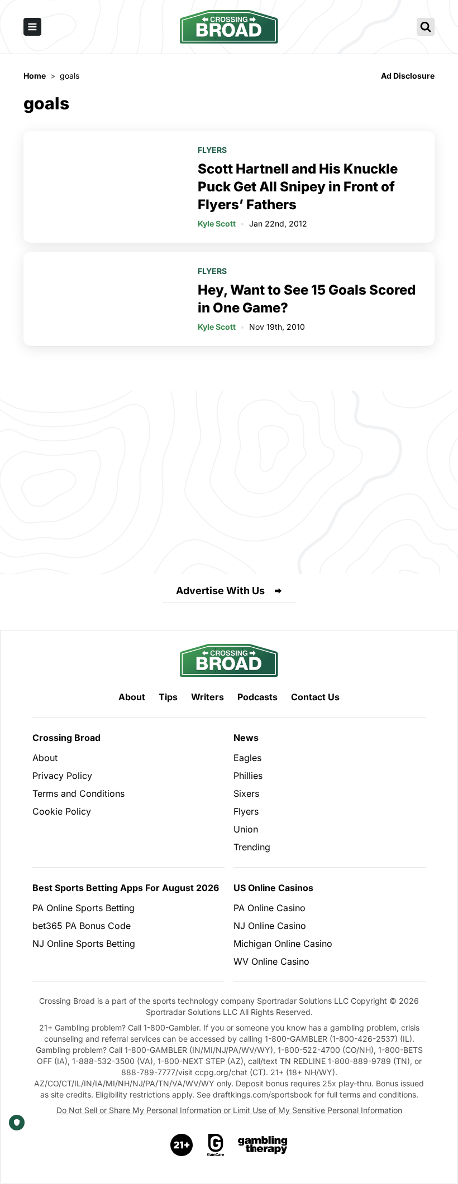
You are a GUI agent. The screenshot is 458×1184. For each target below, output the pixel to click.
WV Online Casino (271, 961)
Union (245, 829)
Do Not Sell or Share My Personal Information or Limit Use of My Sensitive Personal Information (229, 1110)
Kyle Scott (217, 223)
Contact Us (315, 696)
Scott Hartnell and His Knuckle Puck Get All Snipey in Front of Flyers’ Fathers (298, 187)
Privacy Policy (62, 775)
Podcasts (257, 696)
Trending (251, 847)
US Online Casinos (273, 887)
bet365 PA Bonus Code (81, 925)
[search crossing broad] (426, 27)
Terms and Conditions (78, 793)
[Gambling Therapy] (263, 1144)
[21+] (182, 1145)
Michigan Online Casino (282, 943)
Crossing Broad (66, 737)
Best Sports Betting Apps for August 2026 (125, 887)
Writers (207, 696)
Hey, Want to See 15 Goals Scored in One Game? (307, 299)
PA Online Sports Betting (83, 907)
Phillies (248, 775)
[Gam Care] (216, 1145)
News (246, 737)
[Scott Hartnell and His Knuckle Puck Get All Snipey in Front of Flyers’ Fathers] (103, 187)
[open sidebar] (32, 27)
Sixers (246, 793)
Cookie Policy (61, 811)
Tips (168, 696)
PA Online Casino (269, 907)
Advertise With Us (220, 590)
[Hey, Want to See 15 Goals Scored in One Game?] (103, 299)
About (131, 696)
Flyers (212, 150)
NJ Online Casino (269, 925)
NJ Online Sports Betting (83, 943)
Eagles (247, 757)
